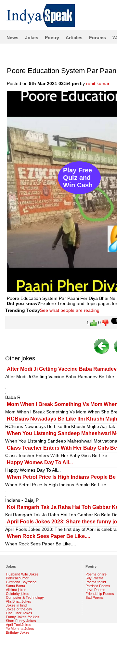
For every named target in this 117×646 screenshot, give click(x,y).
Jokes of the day (19, 609)
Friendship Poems (99, 594)
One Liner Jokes (19, 613)
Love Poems (95, 590)
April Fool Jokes (18, 625)
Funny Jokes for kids (22, 617)
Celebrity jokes (17, 594)
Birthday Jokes (18, 632)
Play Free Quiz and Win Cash (78, 178)
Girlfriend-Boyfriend (21, 582)
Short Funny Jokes (21, 621)
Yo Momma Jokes (20, 628)
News (12, 37)
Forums (97, 37)
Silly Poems (94, 578)
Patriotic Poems (97, 586)
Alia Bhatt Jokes (18, 601)
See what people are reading (69, 310)
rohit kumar (98, 83)
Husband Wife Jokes (22, 574)
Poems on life (96, 574)
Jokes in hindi (16, 605)
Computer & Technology (25, 597)
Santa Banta (15, 586)
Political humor (17, 578)
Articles (74, 37)
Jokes (31, 37)
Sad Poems (94, 597)
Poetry (52, 37)
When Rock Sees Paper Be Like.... (48, 536)
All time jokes (16, 590)
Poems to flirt (95, 582)
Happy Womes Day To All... (40, 462)
